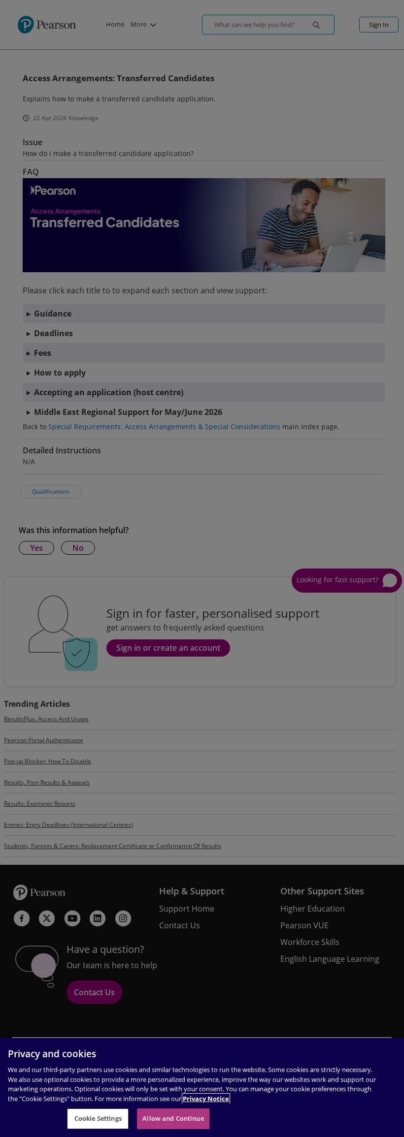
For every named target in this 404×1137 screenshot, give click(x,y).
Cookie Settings (98, 1118)
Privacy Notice (206, 1098)
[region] (202, 1087)
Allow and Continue (172, 1118)
